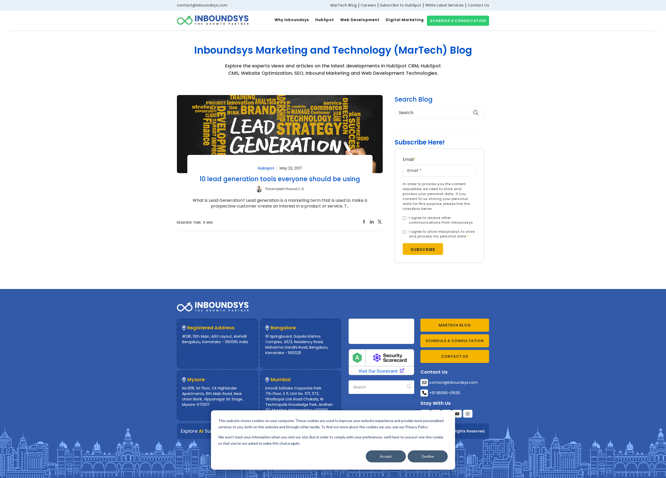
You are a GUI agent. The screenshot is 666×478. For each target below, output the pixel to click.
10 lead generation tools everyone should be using (280, 179)
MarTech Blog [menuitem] (343, 5)
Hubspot (266, 168)
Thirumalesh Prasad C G (284, 189)
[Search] (409, 386)
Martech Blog (455, 325)
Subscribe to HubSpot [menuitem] (400, 5)
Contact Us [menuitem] (478, 5)
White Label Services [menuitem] (444, 5)
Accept (386, 456)
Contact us (454, 356)
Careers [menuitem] (368, 5)
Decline (428, 456)
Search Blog (414, 99)
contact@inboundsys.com (202, 5)
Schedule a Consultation (458, 20)
